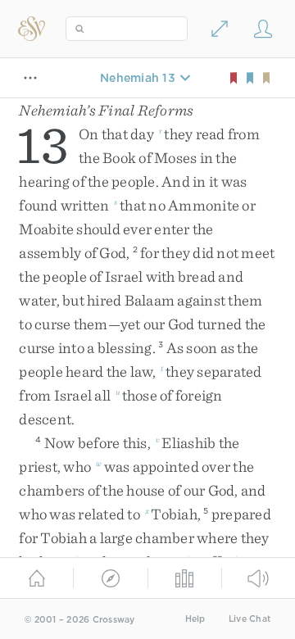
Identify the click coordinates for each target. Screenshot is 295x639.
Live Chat (249, 619)
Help (195, 619)
